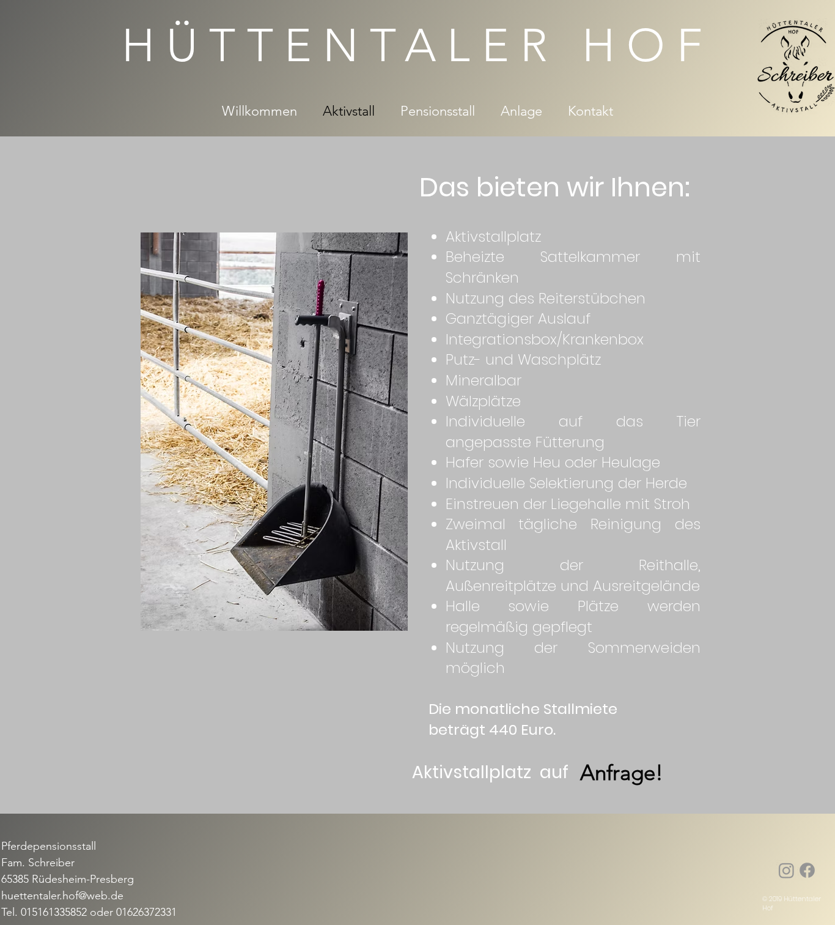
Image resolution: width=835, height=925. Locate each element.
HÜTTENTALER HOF (417, 45)
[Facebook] (807, 870)
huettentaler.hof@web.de (62, 895)
